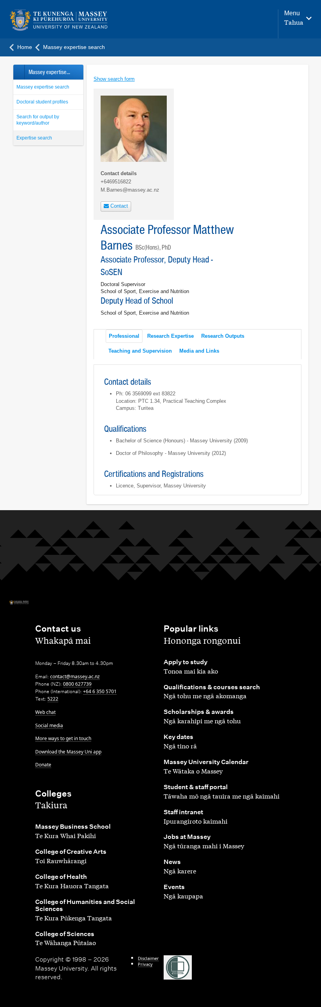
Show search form (114, 79)
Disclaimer (148, 958)
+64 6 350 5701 (100, 691)
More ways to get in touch (63, 738)
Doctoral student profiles (42, 102)
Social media (49, 725)
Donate (43, 764)
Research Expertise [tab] (170, 336)
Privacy (145, 964)
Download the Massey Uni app (68, 751)
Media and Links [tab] (199, 351)
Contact (118, 206)
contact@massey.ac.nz (75, 676)
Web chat (45, 712)
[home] (62, 20)
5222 (52, 698)
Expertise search (34, 138)
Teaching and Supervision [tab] (140, 351)
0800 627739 (77, 684)
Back (19, 72)
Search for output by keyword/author (37, 120)
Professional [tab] (124, 336)
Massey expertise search (42, 87)
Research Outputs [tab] (222, 336)
